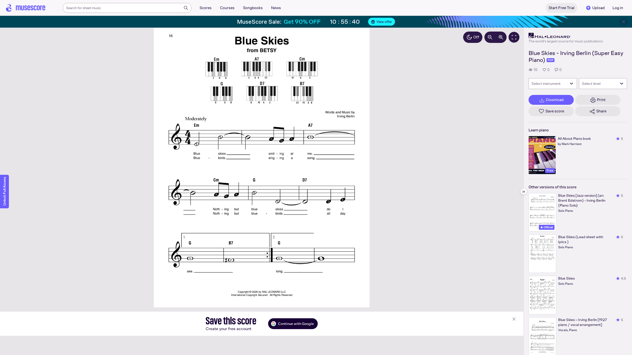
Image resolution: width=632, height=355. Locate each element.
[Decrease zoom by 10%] (490, 37)
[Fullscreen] (514, 37)
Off (476, 37)
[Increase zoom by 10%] (500, 37)
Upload (598, 8)
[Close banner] (623, 21)
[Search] (185, 8)
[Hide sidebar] (524, 192)
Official (548, 227)
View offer (384, 22)
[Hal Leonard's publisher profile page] (566, 35)
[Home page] (25, 8)
